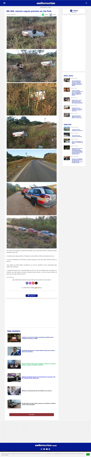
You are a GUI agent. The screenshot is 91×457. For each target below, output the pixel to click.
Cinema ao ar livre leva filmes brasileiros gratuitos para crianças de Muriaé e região (37, 338)
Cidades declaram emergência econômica (77, 130)
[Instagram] (30, 283)
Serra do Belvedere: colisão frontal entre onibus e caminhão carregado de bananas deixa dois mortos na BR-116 (77, 83)
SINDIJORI (76, 127)
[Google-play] (49, 449)
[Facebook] (27, 283)
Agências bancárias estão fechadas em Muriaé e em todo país (77, 116)
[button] (4, 3)
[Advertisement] (73, 24)
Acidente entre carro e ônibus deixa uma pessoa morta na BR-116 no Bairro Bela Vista (77, 102)
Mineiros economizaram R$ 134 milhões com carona (37, 390)
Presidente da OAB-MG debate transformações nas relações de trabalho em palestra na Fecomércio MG (77, 160)
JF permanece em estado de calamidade (77, 136)
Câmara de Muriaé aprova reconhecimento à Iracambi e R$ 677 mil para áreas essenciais (38, 377)
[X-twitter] (36, 283)
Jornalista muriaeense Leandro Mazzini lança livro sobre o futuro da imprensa (38, 351)
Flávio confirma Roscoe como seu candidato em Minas (77, 142)
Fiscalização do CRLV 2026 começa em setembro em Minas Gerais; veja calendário (39, 404)
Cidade (49, 7)
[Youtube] (33, 283)
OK (88, 454)
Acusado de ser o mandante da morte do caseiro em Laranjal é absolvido (77, 109)
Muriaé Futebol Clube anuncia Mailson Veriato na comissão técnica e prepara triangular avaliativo (39, 364)
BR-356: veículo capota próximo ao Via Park (29, 11)
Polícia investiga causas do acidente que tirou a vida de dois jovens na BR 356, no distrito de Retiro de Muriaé (77, 93)
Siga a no (26, 287)
